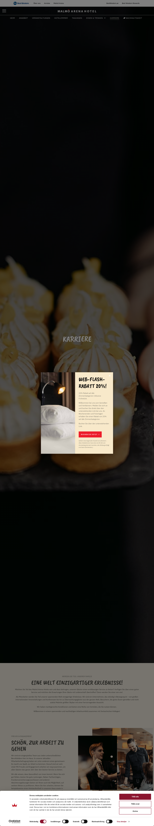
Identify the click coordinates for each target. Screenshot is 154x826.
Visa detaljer (122, 821)
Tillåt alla (135, 797)
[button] (110, 376)
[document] (77, 413)
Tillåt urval (135, 804)
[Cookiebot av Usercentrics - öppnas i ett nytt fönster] (14, 821)
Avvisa (135, 811)
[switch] (65, 821)
